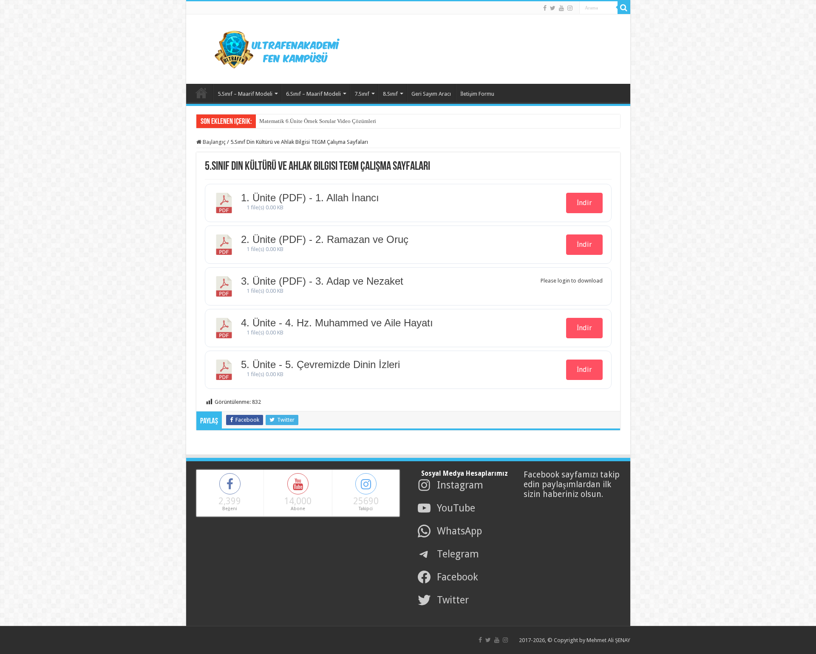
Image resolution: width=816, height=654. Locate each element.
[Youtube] (561, 8)
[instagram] (570, 8)
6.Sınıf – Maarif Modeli (313, 94)
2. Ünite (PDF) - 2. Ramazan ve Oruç (324, 239)
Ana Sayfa (201, 93)
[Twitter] (552, 8)
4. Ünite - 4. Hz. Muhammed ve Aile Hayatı (337, 322)
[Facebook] (544, 8)
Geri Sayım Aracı (431, 94)
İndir (584, 203)
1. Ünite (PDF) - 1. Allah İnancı (310, 197)
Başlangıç (213, 142)
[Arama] (624, 7)
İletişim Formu (477, 94)
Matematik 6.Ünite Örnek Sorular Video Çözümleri (317, 121)
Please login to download (572, 280)
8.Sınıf (390, 94)
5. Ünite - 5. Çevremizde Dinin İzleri (320, 364)
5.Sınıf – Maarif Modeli (245, 94)
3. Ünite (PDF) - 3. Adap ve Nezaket (322, 281)
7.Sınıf (361, 94)
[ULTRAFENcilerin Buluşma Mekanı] (267, 47)
